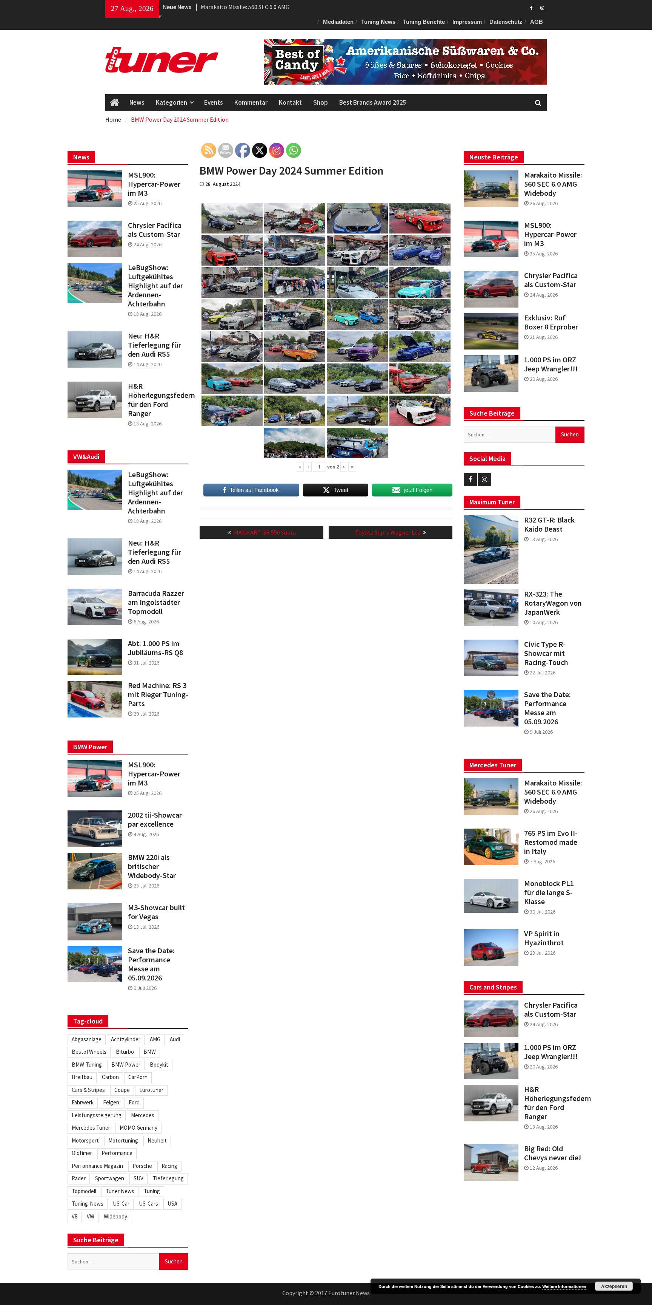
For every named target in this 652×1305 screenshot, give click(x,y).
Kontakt (290, 102)
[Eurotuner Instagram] (542, 7)
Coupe (122, 1089)
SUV (138, 1178)
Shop (320, 102)
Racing (169, 1165)
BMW (149, 1051)
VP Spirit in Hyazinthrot (544, 938)
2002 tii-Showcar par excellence (155, 819)
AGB (536, 22)
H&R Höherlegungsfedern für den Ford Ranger (554, 1103)
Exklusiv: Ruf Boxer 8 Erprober (551, 322)
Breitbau (82, 1077)
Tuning (152, 1191)
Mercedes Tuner (91, 1127)
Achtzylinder (125, 1039)
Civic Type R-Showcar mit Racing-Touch (546, 653)
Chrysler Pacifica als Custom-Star (551, 280)
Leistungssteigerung (96, 1115)
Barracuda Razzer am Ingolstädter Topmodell (156, 602)
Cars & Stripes (88, 1089)
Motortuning (123, 1140)
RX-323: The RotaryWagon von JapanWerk (553, 603)
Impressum (467, 22)
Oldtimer (82, 1153)
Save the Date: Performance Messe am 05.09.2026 (547, 708)
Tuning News (378, 22)
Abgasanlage (86, 1039)
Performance (116, 1153)
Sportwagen (109, 1178)
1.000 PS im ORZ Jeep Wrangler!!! (551, 364)
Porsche (142, 1165)
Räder (79, 1178)
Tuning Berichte (424, 22)
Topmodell (84, 1191)
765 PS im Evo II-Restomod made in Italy (551, 842)
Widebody (115, 1216)
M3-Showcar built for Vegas (156, 912)
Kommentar (251, 102)
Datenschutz (506, 22)
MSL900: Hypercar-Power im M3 (550, 234)
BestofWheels (89, 1051)
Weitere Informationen (564, 1286)
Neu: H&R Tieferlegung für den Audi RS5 (154, 345)
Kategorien (171, 102)
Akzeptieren (614, 1286)
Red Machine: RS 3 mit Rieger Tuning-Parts (158, 694)
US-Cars (148, 1203)
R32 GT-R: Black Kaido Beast (549, 524)
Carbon (110, 1077)
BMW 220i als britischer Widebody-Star (152, 866)
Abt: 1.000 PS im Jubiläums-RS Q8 (155, 648)
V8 (74, 1216)
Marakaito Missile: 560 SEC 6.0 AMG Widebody (553, 184)
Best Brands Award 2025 (372, 102)
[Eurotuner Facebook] (531, 7)
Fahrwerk (83, 1102)
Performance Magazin (97, 1165)
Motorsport (85, 1140)
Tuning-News (87, 1203)
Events (213, 102)
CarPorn (138, 1077)
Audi (175, 1039)
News (137, 102)
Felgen (111, 1102)
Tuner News (120, 1191)
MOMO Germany (138, 1127)
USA (172, 1203)
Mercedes (142, 1115)
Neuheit (157, 1140)
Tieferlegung (168, 1178)
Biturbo (125, 1051)
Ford (134, 1102)
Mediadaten (338, 22)
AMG (155, 1039)
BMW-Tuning (87, 1064)
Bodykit (159, 1064)
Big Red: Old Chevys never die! (552, 1153)
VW (90, 1216)
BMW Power (125, 1064)
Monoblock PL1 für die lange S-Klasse (549, 892)
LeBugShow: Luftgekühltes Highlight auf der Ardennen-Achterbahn (155, 285)
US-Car (121, 1203)
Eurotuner (151, 1089)
